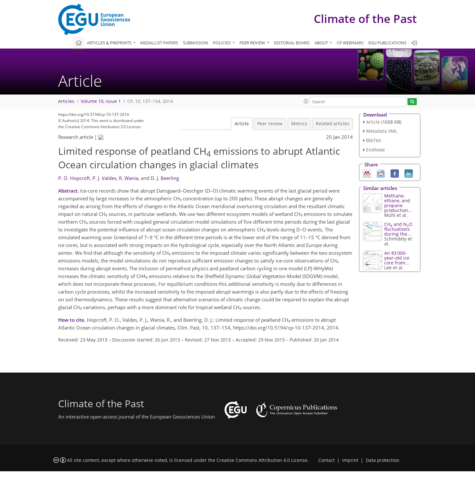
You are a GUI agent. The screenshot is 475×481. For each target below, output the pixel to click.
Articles (66, 101)
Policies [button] (222, 43)
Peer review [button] (252, 43)
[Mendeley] (367, 173)
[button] (306, 101)
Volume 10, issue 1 (101, 101)
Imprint (350, 460)
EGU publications (387, 43)
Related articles (332, 124)
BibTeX (373, 140)
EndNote (375, 150)
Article (242, 124)
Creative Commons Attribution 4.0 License (261, 460)
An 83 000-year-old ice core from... (396, 258)
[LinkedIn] (408, 173)
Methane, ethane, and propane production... (398, 203)
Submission (195, 43)
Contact (326, 460)
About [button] (321, 43)
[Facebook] (394, 173)
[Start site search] (412, 102)
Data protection (382, 460)
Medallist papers (159, 43)
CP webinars (350, 43)
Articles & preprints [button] (109, 43)
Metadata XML (381, 131)
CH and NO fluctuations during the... (398, 229)
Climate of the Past (365, 18)
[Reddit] (380, 173)
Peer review (269, 124)
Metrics (299, 124)
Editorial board (292, 43)
